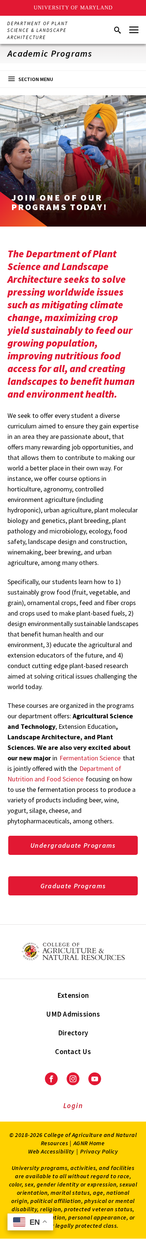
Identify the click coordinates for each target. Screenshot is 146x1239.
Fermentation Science (90, 758)
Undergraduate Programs (73, 845)
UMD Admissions (73, 1013)
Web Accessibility (51, 1151)
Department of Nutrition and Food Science (64, 773)
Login (73, 1105)
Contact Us (73, 1051)
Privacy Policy (99, 1151)
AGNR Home (89, 1143)
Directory (73, 1032)
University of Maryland (73, 8)
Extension (73, 995)
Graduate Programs (73, 886)
